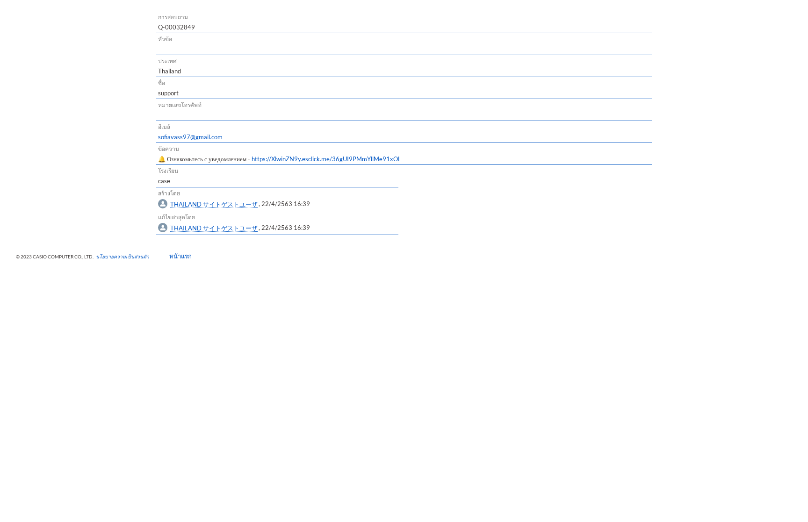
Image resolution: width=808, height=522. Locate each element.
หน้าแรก (177, 256)
